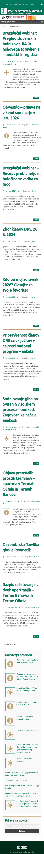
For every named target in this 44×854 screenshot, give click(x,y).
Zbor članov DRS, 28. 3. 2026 (20, 232)
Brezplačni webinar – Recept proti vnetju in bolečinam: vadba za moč (21, 176)
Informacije (7, 64)
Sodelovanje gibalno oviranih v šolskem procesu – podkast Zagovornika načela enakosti (20, 409)
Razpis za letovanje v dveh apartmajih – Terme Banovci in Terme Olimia (20, 592)
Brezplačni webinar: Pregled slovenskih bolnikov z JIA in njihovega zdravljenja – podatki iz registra (21, 44)
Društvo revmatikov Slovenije (24, 852)
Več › (36, 98)
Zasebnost (17, 4)
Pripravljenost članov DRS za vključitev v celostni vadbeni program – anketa (21, 343)
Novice (13, 64)
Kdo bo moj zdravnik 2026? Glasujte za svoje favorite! (20, 284)
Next (41, 16)
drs (18, 61)
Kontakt (25, 4)
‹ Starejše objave (10, 644)
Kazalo (32, 4)
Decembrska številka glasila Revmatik (21, 547)
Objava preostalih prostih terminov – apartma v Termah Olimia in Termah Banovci (19, 483)
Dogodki (34, 61)
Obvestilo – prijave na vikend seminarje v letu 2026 (21, 112)
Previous (3, 16)
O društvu (9, 4)
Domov (5, 26)
